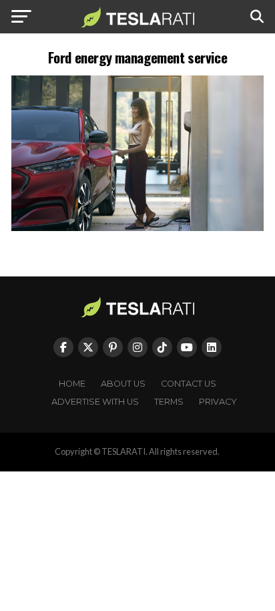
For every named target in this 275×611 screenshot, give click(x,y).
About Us (123, 384)
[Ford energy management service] (137, 227)
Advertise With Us (95, 402)
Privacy (218, 402)
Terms (169, 402)
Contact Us (188, 384)
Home (72, 384)
